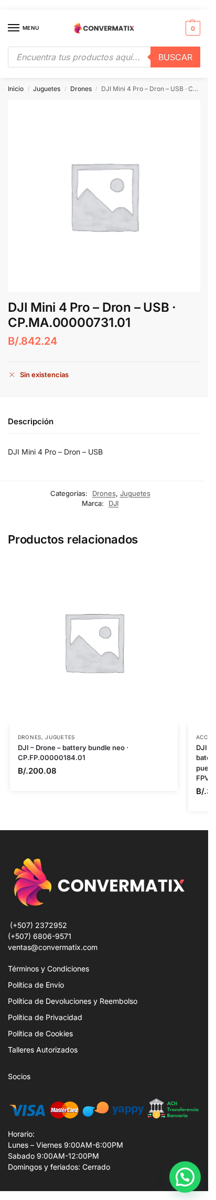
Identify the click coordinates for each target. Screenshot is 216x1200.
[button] (191, 28)
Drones (81, 89)
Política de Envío (36, 984)
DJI (113, 503)
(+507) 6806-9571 (39, 936)
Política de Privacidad (45, 1017)
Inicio (16, 89)
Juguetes (46, 89)
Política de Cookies (40, 1033)
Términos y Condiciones (48, 968)
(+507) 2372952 (38, 925)
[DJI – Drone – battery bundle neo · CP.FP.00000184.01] (94, 642)
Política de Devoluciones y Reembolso (72, 1001)
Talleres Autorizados (43, 1049)
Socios (19, 1076)
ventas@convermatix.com (53, 947)
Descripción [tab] (30, 421)
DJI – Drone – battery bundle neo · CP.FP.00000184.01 (73, 752)
